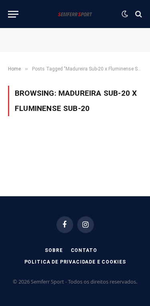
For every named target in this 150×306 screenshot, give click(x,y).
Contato (84, 250)
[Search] (138, 14)
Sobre (53, 250)
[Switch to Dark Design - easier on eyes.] (125, 14)
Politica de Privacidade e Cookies (75, 262)
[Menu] (13, 14)
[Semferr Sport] (75, 14)
